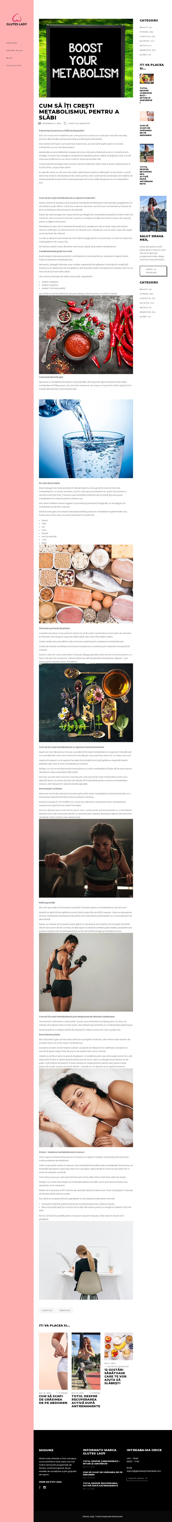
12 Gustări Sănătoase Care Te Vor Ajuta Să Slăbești (115, 1376)
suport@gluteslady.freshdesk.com (144, 1471)
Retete (144, 46)
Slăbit (143, 55)
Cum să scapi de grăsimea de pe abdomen (53, 1399)
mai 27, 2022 (89, 1467)
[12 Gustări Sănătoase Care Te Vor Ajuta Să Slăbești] (118, 1346)
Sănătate (84, 123)
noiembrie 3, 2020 (51, 123)
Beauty (144, 27)
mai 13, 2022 (78, 1393)
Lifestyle (73, 123)
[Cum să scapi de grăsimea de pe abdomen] (53, 1361)
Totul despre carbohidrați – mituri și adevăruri (101, 1462)
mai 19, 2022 (45, 1393)
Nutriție (112, 1367)
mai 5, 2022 (110, 1363)
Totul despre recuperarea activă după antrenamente (86, 1401)
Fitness (63, 1393)
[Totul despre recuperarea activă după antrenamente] (86, 1361)
